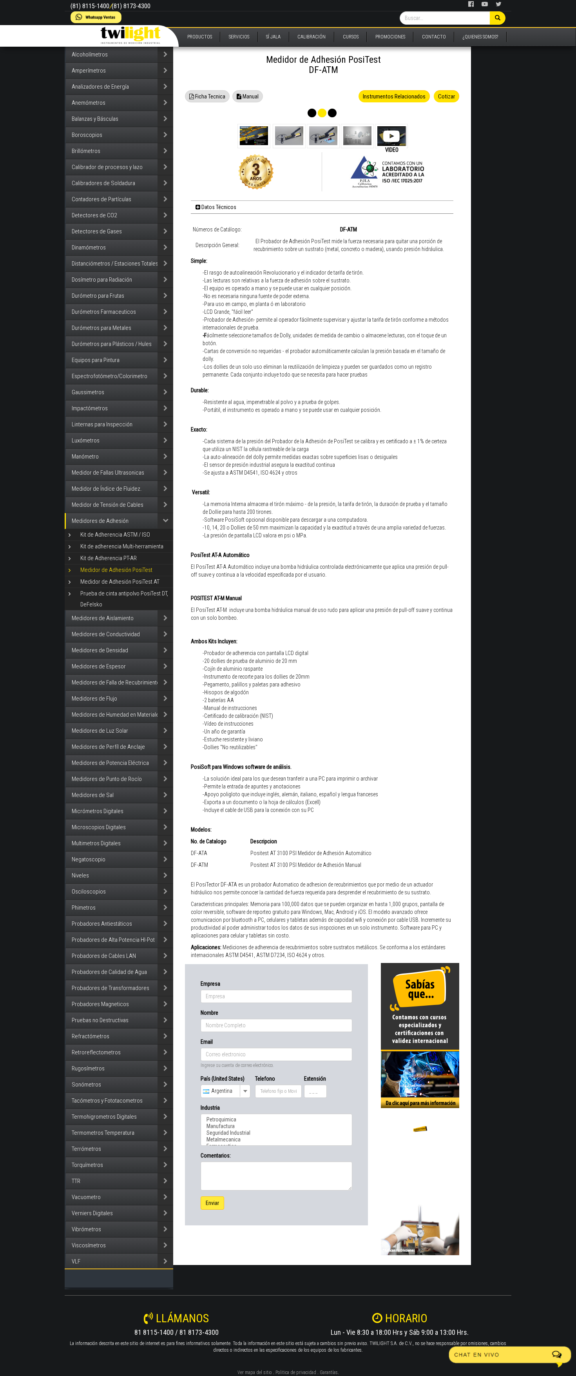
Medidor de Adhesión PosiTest (116, 569)
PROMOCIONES (390, 37)
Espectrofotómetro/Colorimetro (109, 376)
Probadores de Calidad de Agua (109, 972)
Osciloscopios (89, 891)
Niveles (80, 875)
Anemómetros (88, 102)
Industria (210, 1108)
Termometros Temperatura (103, 1132)
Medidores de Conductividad (106, 634)
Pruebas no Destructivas (100, 1020)
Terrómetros (86, 1148)
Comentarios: (216, 1155)
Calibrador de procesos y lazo (107, 167)
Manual (250, 96)
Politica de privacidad (295, 1372)
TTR (76, 1181)
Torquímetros (87, 1165)
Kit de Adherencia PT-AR (108, 558)
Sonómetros (86, 1084)
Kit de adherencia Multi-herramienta (121, 546)
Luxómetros (86, 440)
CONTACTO (434, 37)
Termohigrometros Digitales (104, 1116)
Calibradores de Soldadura (103, 183)
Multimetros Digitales (96, 843)
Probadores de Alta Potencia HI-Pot (113, 939)
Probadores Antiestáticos (102, 923)
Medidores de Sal (93, 795)
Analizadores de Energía (100, 86)
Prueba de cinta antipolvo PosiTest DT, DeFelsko (124, 599)
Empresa (210, 984)
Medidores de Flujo (94, 698)
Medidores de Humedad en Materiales (117, 714)
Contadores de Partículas (101, 199)
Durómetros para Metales (101, 327)
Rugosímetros (88, 1068)
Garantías (329, 1372)
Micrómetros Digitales (97, 811)
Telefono (265, 1079)
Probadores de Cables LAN (104, 955)
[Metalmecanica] (276, 1139)
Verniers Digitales (92, 1213)
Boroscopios (87, 134)
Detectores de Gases (97, 231)
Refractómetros (90, 1036)
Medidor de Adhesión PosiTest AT (119, 581)
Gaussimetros (88, 392)
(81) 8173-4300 (131, 6)
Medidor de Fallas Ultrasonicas (108, 472)
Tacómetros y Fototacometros (107, 1100)
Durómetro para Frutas (98, 295)
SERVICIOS (239, 37)
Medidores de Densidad (100, 650)
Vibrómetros (86, 1229)
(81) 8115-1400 (90, 6)
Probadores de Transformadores (110, 988)
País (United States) (223, 1079)
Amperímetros (89, 70)
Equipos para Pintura (96, 360)
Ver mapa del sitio (254, 1372)
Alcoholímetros (90, 54)
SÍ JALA (273, 37)
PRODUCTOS (199, 37)
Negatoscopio (88, 859)
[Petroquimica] (276, 1119)
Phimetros (84, 907)
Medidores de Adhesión (100, 520)
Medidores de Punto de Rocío (107, 779)
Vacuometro (86, 1197)
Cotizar (446, 96)
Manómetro (85, 456)
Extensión (315, 1079)
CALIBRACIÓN (311, 37)
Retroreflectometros (96, 1052)
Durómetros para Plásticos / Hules (112, 344)
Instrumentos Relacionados (394, 96)
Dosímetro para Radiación (102, 279)
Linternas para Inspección (102, 424)
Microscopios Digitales (99, 827)
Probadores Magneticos (100, 1004)
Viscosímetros (89, 1245)
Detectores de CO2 (94, 215)
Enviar (212, 1203)
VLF (76, 1261)
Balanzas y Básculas (95, 118)
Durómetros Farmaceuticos (104, 311)
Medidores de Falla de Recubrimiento (116, 682)
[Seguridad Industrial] (276, 1133)
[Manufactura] (276, 1126)
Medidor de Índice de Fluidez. (107, 488)
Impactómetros (90, 408)
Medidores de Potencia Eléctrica (110, 762)
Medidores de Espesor (99, 666)
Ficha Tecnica (209, 96)
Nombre (209, 1013)
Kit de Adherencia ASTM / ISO (115, 534)
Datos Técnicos (218, 207)
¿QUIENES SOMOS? (480, 37)
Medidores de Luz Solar (100, 730)
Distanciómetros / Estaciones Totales (115, 263)
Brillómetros (86, 151)
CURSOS (351, 37)
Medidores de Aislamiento (103, 618)
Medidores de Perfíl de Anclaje (108, 746)
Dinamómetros (89, 247)
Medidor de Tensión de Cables (107, 504)
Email (207, 1042)
